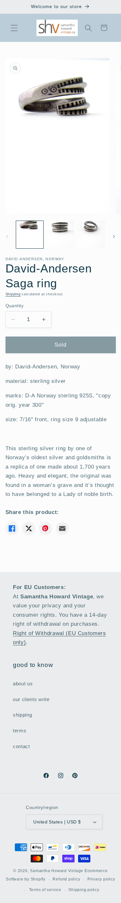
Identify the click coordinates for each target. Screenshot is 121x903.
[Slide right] (114, 236)
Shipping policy (83, 890)
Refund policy (66, 879)
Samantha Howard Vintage (56, 871)
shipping (22, 715)
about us (23, 683)
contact (21, 746)
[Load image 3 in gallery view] (91, 234)
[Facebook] (11, 528)
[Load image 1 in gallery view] (29, 234)
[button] (14, 27)
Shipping (13, 294)
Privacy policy (101, 879)
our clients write (31, 699)
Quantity (14, 305)
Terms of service (45, 890)
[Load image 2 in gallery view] (60, 234)
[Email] (62, 528)
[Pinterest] (45, 528)
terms (19, 730)
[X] (28, 528)
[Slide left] (7, 236)
